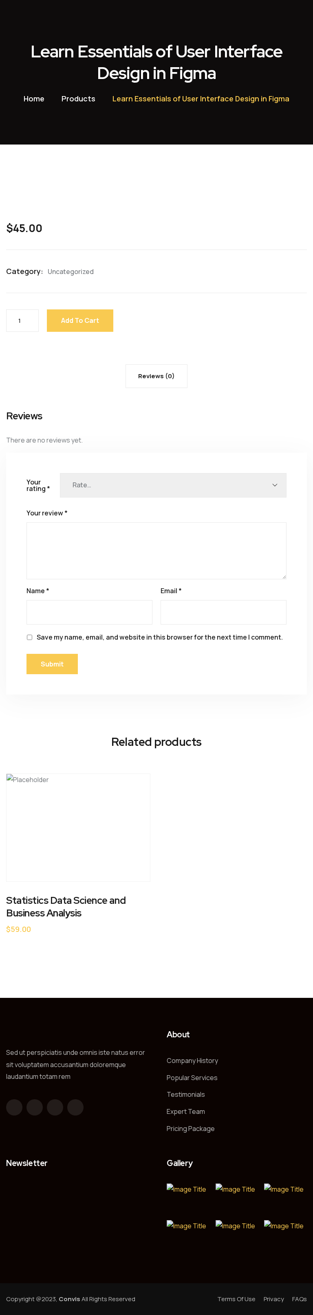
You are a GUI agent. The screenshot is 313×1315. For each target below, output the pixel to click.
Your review (47, 513)
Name (37, 590)
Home (34, 98)
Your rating (38, 485)
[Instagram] (55, 1107)
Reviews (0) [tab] (156, 376)
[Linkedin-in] (75, 1107)
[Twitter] (34, 1107)
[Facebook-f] (14, 1107)
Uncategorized (71, 271)
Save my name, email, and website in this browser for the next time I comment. (160, 637)
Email (171, 590)
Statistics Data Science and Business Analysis (66, 906)
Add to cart (80, 320)
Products (78, 98)
